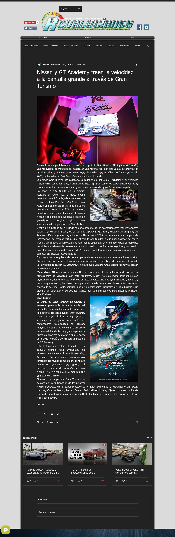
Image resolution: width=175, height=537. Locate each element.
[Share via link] (58, 414)
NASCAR (99, 46)
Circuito (111, 46)
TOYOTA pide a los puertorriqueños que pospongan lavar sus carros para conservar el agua (85, 471)
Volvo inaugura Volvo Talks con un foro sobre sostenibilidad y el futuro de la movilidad (131, 471)
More (137, 46)
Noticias (87, 46)
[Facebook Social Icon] (139, 27)
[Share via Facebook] (38, 414)
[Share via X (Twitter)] (45, 414)
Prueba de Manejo (70, 46)
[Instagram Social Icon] (146, 27)
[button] (148, 46)
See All (149, 438)
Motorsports (125, 46)
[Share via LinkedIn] (51, 414)
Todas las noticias (30, 46)
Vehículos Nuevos (50, 46)
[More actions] (136, 64)
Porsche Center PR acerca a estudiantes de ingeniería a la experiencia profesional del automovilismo (42, 471)
